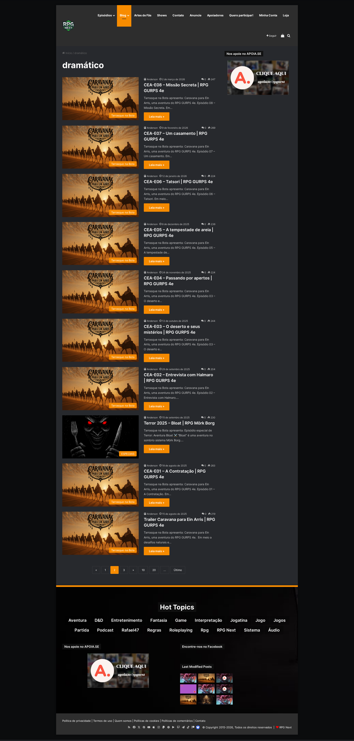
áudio (274, 630)
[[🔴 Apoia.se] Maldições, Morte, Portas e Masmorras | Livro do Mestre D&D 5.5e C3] (224, 689)
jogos (279, 620)
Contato (178, 15)
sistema (252, 630)
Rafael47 (130, 630)
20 (154, 570)
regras (154, 630)
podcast (105, 630)
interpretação (208, 620)
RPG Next (226, 630)
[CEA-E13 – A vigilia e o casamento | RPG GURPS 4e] (188, 699)
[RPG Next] (68, 25)
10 (143, 570)
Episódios (105, 15)
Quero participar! (241, 15)
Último (178, 570)
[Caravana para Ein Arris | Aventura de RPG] (206, 678)
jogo (260, 620)
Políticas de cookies (146, 720)
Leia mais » (156, 116)
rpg (205, 630)
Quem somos (123, 720)
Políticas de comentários (177, 720)
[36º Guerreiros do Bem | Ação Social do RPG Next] (188, 689)
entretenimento (126, 620)
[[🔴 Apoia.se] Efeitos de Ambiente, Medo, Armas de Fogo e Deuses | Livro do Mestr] (224, 678)
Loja (286, 15)
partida (82, 630)
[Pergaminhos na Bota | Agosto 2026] (206, 699)
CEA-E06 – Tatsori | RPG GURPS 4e (178, 181)
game (181, 620)
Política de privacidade (76, 720)
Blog (123, 15)
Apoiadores (215, 15)
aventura (77, 620)
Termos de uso (102, 720)
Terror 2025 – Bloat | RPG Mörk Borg (179, 423)
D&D (99, 620)
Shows (162, 15)
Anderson (152, 79)
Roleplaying (181, 630)
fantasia (158, 620)
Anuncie (195, 15)
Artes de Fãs (142, 15)
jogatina (238, 620)
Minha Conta (268, 15)
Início (68, 53)
